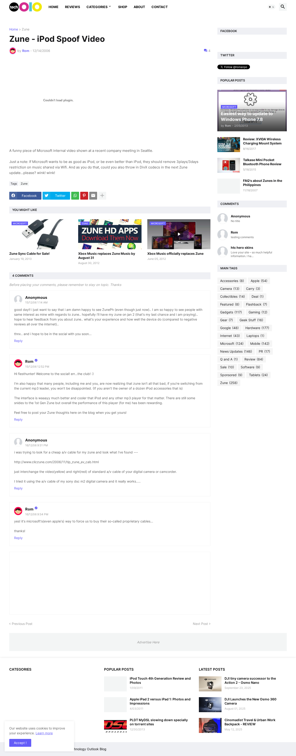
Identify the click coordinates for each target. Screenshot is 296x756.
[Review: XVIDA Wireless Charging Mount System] (228, 144)
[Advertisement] (252, 462)
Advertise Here (148, 642)
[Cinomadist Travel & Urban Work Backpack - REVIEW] (210, 725)
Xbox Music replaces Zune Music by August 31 (106, 256)
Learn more (44, 733)
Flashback (256, 304)
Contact (159, 7)
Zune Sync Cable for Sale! (29, 253)
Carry (253, 289)
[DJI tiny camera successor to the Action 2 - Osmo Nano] (210, 683)
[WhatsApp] (75, 196)
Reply (18, 341)
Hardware (257, 328)
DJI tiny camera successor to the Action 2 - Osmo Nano (250, 680)
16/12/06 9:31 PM (36, 445)
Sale (227, 367)
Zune (25, 29)
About (139, 7)
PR (264, 351)
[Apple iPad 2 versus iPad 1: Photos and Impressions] (115, 704)
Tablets (258, 375)
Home (54, 7)
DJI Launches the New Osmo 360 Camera (250, 701)
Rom (29, 361)
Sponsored (231, 375)
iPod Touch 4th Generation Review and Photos (160, 680)
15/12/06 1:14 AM (36, 302)
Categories (97, 7)
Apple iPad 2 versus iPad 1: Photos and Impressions (160, 701)
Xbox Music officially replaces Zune (175, 253)
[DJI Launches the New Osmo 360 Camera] (210, 704)
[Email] (93, 196)
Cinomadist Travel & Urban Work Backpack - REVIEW (250, 722)
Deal (258, 296)
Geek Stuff (251, 320)
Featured (229, 304)
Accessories (232, 281)
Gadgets (231, 312)
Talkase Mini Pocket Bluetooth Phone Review (262, 162)
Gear (226, 320)
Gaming (258, 312)
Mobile (259, 343)
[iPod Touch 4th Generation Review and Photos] (115, 683)
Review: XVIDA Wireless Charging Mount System (262, 141)
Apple (259, 281)
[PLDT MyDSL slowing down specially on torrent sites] (115, 725)
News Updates (236, 351)
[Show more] (102, 196)
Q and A (229, 359)
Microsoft (232, 343)
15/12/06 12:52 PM (37, 366)
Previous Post (22, 624)
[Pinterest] (84, 196)
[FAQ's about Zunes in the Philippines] (228, 186)
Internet (230, 336)
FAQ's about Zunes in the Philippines (262, 183)
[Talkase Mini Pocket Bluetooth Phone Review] (228, 165)
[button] (271, 7)
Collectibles (232, 296)
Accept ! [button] (20, 743)
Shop (122, 7)
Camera (229, 289)
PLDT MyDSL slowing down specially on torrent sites (159, 722)
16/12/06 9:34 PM (36, 514)
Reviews (72, 7)
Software (250, 367)
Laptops (255, 336)
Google (229, 328)
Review (253, 359)
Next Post (200, 624)
